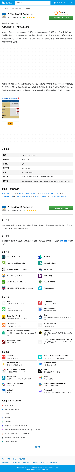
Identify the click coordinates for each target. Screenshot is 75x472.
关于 (3, 459)
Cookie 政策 (16, 462)
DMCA (43, 462)
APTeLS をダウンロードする (50, 193)
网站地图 (22, 459)
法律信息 (35, 462)
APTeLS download (23, 196)
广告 (14, 459)
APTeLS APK (20, 14)
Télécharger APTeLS (58, 196)
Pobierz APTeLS (7, 196)
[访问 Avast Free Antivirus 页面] (61, 13)
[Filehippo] (7, 2)
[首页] (2, 9)
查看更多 (37, 447)
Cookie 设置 (53, 462)
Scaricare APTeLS (41, 196)
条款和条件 (5, 462)
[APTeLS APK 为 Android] (4, 15)
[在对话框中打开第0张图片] (10, 112)
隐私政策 (26, 462)
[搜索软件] (47, 3)
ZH (68, 2)
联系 (9, 459)
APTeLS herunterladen (27, 193)
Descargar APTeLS (8, 193)
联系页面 (63, 241)
